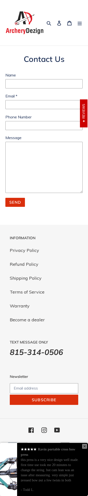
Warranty (20, 306)
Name (10, 75)
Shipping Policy (26, 278)
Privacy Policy (24, 250)
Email (11, 96)
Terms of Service (27, 292)
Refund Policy (24, 264)
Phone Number (18, 116)
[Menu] (80, 23)
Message (13, 137)
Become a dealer (27, 320)
